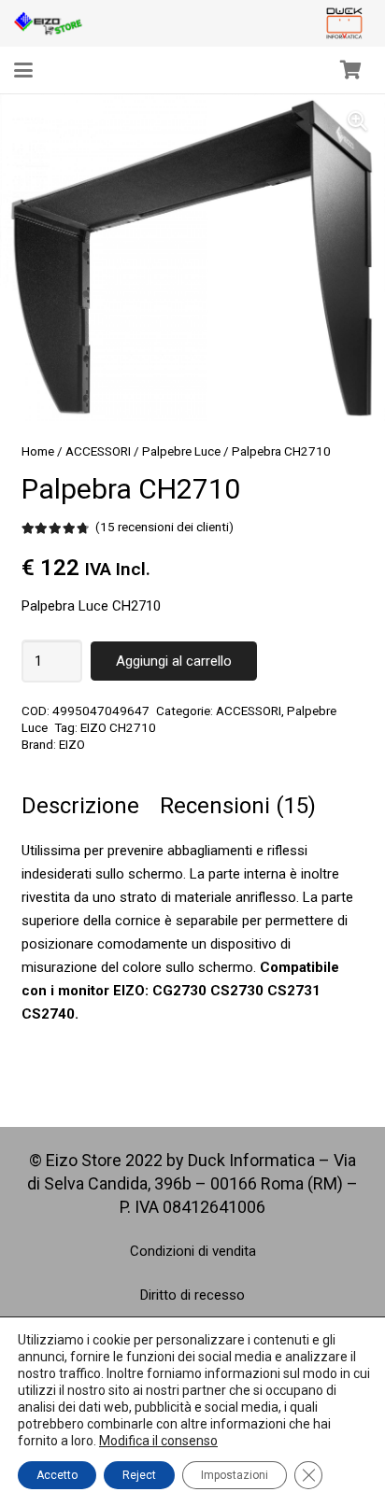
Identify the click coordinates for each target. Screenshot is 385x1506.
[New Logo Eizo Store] (48, 23)
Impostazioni (234, 1475)
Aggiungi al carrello (174, 661)
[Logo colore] (344, 23)
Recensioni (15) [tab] (238, 806)
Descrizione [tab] (80, 806)
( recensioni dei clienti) (164, 526)
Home (37, 450)
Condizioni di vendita (193, 1251)
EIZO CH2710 (118, 727)
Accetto (57, 1475)
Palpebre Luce (181, 450)
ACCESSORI (98, 450)
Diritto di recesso (192, 1295)
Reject (139, 1475)
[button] (23, 70)
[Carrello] (350, 70)
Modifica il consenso (158, 1440)
